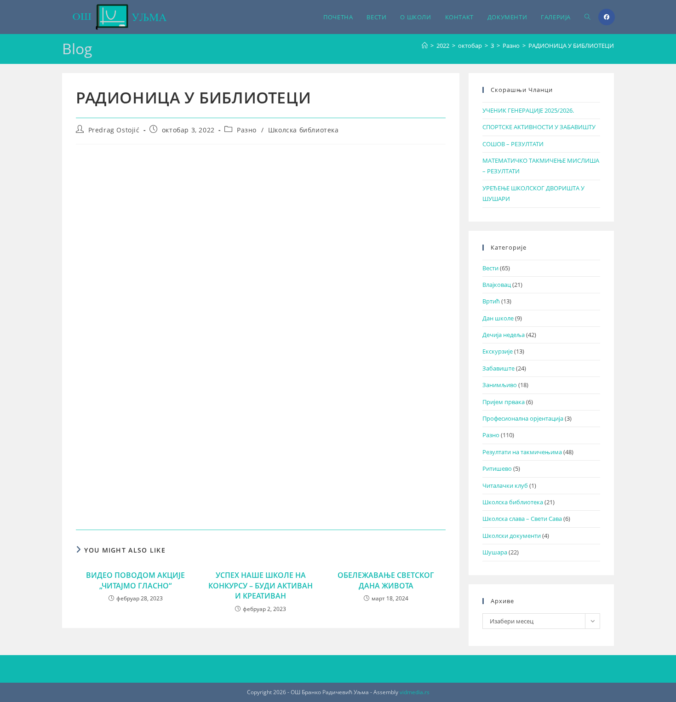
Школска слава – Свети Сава (522, 518)
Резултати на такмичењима (522, 452)
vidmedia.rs (415, 692)
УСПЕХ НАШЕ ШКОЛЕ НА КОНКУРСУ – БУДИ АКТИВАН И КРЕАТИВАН (260, 585)
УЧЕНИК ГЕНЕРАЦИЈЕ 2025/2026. (528, 110)
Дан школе (498, 318)
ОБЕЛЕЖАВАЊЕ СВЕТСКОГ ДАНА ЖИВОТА (386, 580)
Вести (490, 268)
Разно (247, 130)
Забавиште (498, 368)
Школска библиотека (303, 130)
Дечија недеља (503, 335)
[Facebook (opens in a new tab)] (606, 17)
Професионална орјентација (522, 418)
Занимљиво (499, 385)
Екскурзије (497, 351)
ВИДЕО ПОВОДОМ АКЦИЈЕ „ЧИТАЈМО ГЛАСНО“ (135, 580)
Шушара (494, 552)
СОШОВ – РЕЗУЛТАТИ (513, 144)
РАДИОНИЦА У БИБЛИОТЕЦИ (571, 45)
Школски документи (511, 535)
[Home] (425, 45)
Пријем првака (503, 402)
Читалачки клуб (505, 485)
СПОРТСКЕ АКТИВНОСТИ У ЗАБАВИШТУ (539, 127)
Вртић (491, 301)
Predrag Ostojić (114, 130)
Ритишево (497, 468)
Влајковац (496, 284)
